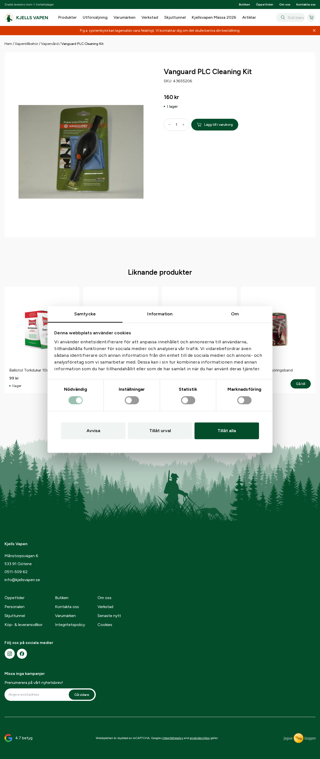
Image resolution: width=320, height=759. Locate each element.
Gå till (303, 384)
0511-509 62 (16, 571)
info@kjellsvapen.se (22, 579)
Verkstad (150, 17)
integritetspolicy (172, 738)
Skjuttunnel (175, 17)
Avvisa (93, 430)
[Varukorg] (311, 17)
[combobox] (290, 17)
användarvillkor (200, 738)
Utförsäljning (95, 17)
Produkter (67, 17)
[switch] (132, 400)
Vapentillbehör (26, 44)
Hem (8, 44)
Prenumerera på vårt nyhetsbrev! (33, 682)
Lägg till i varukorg (218, 125)
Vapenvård (49, 44)
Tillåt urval (160, 430)
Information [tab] (159, 314)
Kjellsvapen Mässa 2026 (214, 17)
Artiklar (249, 17)
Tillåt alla (227, 430)
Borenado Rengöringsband (269, 370)
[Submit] (282, 17)
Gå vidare (81, 694)
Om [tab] (235, 314)
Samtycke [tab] (85, 314)
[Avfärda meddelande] (314, 30)
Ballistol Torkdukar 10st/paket (35, 370)
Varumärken (125, 17)
